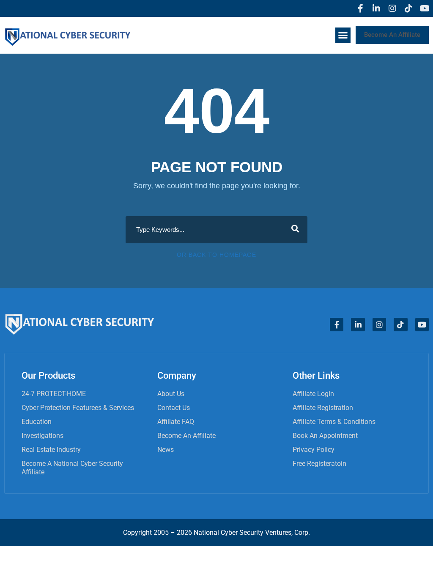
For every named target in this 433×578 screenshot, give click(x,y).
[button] (343, 35)
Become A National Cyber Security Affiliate (72, 468)
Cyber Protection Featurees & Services (78, 408)
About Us (170, 394)
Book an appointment (325, 436)
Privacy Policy (313, 450)
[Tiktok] (408, 8)
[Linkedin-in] (376, 8)
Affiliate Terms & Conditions (334, 422)
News (165, 450)
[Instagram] (392, 8)
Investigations (42, 436)
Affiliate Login (313, 394)
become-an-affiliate (186, 436)
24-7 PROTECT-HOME (54, 394)
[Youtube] (424, 8)
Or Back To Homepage (216, 254)
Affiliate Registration (323, 408)
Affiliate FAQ (175, 422)
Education (37, 422)
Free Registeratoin (319, 464)
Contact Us (173, 408)
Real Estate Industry (51, 450)
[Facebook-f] (360, 8)
